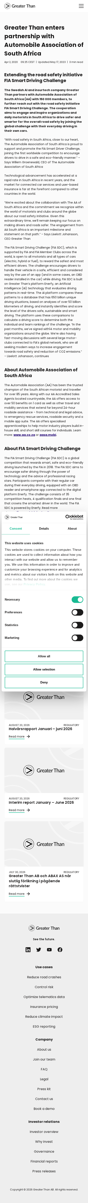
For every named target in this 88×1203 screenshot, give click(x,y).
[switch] (77, 612)
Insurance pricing (44, 1006)
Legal (44, 1079)
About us (44, 1049)
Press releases (44, 1171)
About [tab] (72, 528)
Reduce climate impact (44, 1016)
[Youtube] (49, 949)
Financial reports (44, 1161)
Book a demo (44, 1108)
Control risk (44, 987)
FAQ (44, 1069)
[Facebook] (60, 949)
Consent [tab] (16, 528)
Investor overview (44, 1131)
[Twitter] (38, 949)
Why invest (44, 1141)
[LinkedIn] (28, 949)
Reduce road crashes (44, 977)
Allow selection (44, 669)
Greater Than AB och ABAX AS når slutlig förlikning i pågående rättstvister (40, 880)
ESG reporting (44, 1026)
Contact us (44, 1098)
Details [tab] (44, 528)
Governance (44, 1151)
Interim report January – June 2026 (41, 802)
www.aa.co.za (24, 435)
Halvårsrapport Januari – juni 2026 (40, 728)
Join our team (44, 1059)
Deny (44, 682)
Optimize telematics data (44, 997)
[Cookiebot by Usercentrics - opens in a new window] (65, 517)
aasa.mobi (47, 435)
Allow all (44, 656)
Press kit (44, 1089)
